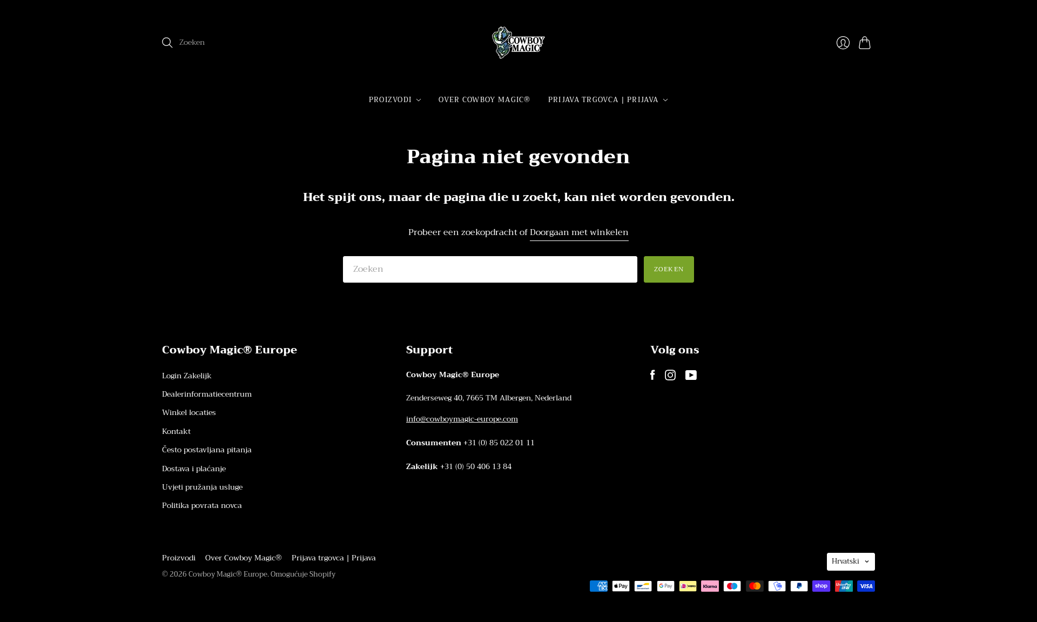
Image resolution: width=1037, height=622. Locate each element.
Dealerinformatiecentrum (207, 393)
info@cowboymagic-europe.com (462, 418)
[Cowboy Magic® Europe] (518, 42)
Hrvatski (845, 561)
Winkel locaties (189, 412)
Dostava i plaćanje (194, 468)
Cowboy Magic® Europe (227, 574)
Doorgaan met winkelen (579, 232)
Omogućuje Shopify (303, 574)
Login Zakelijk (187, 375)
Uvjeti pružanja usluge (202, 486)
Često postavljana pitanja (207, 449)
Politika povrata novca (202, 505)
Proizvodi (390, 99)
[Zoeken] (167, 42)
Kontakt (176, 431)
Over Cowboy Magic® (484, 99)
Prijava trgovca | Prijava (603, 99)
